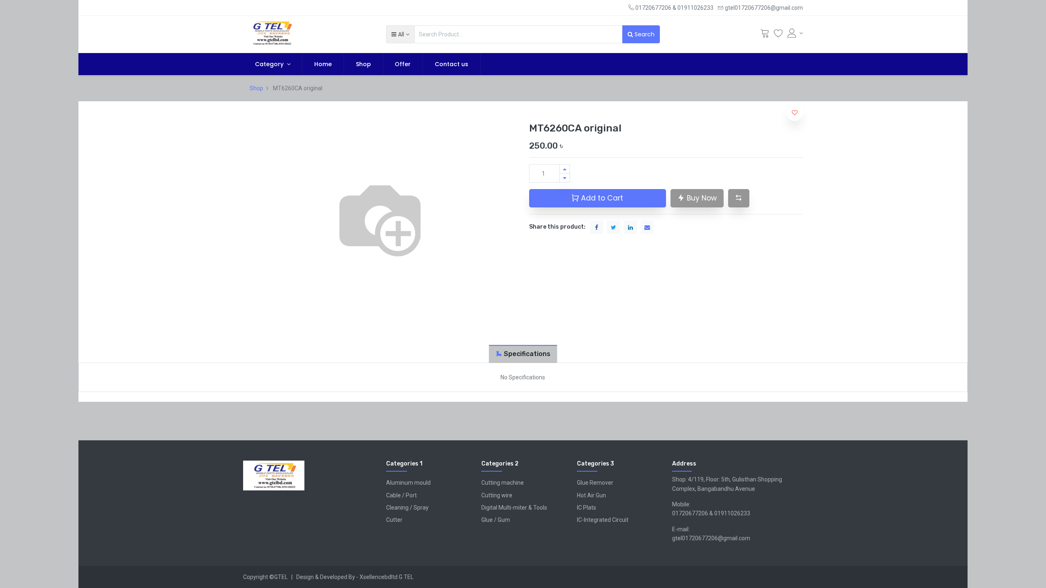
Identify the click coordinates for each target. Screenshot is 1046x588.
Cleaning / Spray (407, 507)
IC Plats (586, 507)
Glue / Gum (495, 520)
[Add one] (565, 169)
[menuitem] (323, 64)
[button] (400, 34)
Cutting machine (502, 482)
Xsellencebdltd (379, 577)
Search (644, 34)
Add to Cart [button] (601, 198)
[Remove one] (565, 178)
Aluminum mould (408, 482)
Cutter (394, 520)
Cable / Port (401, 495)
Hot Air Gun (591, 495)
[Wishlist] (778, 35)
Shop (256, 88)
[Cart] (764, 35)
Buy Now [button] (701, 198)
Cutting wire (496, 495)
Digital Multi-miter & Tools (514, 507)
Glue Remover (595, 482)
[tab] (523, 354)
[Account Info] (795, 33)
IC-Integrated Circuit (602, 520)
